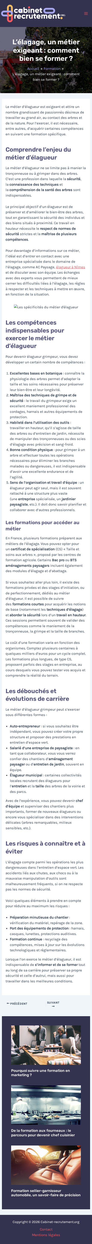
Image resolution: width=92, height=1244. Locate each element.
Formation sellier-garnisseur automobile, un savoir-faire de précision (46, 1193)
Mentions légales (46, 1235)
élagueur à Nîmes (70, 267)
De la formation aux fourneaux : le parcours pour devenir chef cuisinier (43, 1132)
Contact (46, 1229)
